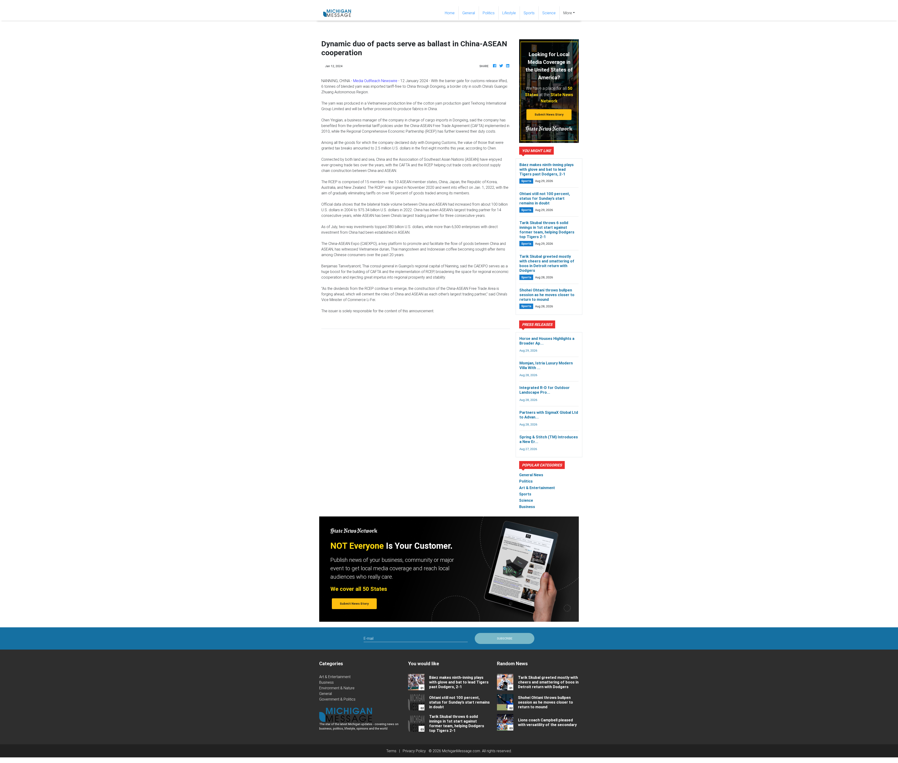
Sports (529, 13)
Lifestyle (509, 13)
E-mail (368, 638)
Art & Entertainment (335, 676)
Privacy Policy (414, 750)
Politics (489, 13)
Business (326, 682)
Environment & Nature (337, 688)
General (468, 13)
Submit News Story (549, 114)
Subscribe (504, 638)
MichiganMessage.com (461, 750)
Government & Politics (337, 699)
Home (451, 12)
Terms (391, 750)
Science (549, 13)
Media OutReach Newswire (375, 80)
